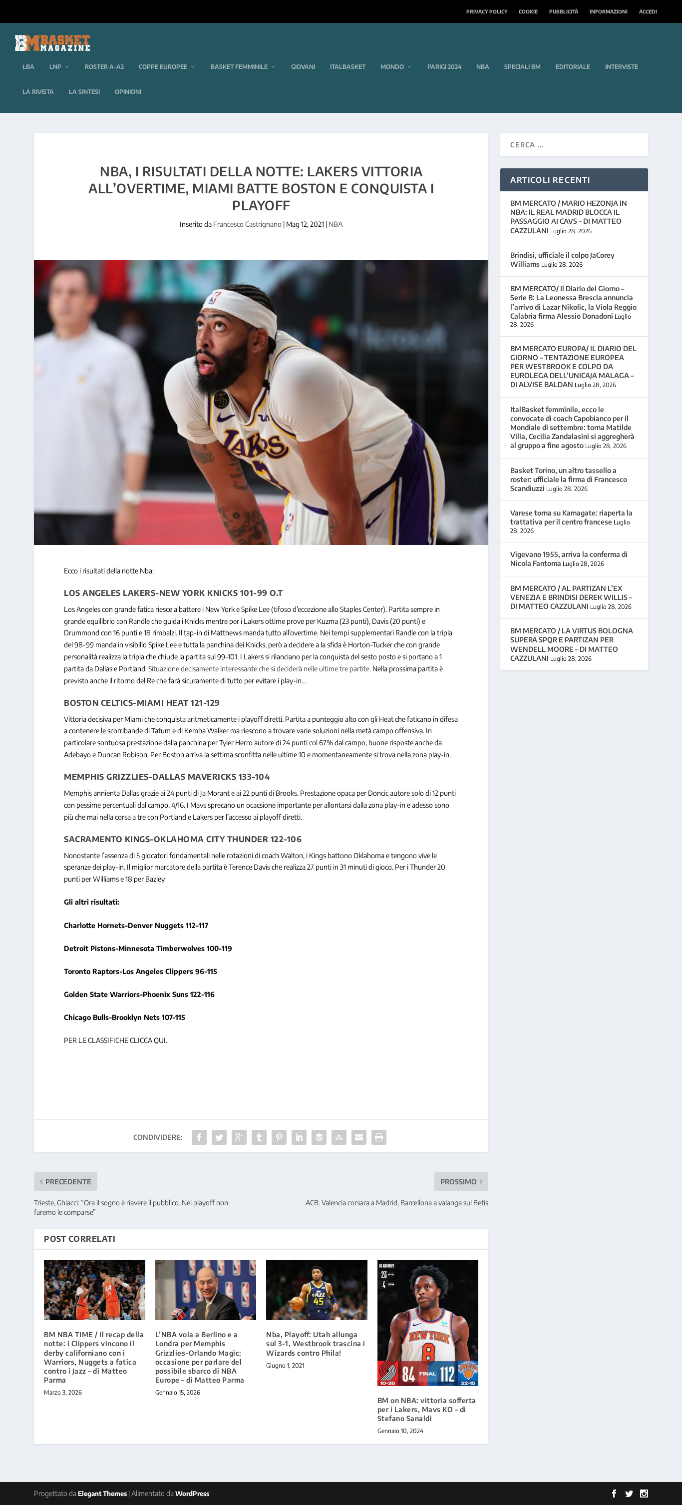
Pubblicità (563, 11)
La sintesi (84, 91)
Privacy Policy (486, 11)
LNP (55, 66)
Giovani (303, 66)
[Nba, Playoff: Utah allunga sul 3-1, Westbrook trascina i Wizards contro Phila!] (316, 1290)
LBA (28, 66)
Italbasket (347, 66)
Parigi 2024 (444, 66)
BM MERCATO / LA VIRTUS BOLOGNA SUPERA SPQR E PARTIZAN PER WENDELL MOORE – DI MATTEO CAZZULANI (571, 644)
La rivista (38, 91)
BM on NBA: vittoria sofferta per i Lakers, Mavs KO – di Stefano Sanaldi (426, 1409)
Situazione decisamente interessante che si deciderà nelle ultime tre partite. (259, 668)
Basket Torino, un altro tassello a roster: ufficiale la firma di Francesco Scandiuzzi (568, 479)
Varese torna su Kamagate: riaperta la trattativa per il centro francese (571, 517)
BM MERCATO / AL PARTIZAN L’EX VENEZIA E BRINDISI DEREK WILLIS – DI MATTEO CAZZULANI (571, 597)
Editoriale (573, 66)
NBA (482, 66)
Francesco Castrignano (247, 224)
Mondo (392, 66)
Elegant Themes (102, 1494)
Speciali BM (522, 66)
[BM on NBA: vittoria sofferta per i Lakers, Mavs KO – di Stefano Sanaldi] (428, 1323)
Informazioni (609, 11)
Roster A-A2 (104, 66)
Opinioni (128, 91)
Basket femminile (239, 66)
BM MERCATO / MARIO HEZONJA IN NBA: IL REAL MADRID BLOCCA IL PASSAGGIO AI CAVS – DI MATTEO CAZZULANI (568, 217)
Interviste (621, 66)
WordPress (192, 1494)
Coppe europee (163, 66)
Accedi (648, 11)
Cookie (528, 11)
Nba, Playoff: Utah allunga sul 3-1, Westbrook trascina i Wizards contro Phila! (315, 1343)
